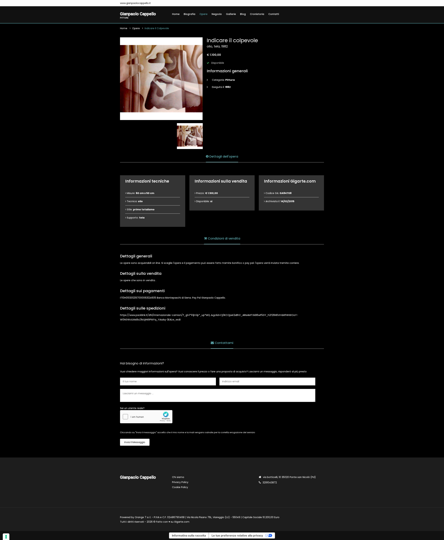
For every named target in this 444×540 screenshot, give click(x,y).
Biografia (189, 14)
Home (176, 14)
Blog (243, 14)
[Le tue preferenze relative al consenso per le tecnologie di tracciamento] (6, 536)
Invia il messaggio (134, 442)
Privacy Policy (180, 482)
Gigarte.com (181, 521)
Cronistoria (257, 14)
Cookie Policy (180, 487)
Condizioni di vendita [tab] (223, 238)
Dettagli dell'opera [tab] (223, 156)
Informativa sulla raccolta (189, 535)
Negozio (217, 14)
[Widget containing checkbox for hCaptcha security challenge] (146, 416)
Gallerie (231, 14)
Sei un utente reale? (132, 408)
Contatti (273, 14)
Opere (203, 14)
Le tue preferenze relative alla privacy (237, 535)
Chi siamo (178, 477)
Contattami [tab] (223, 343)
